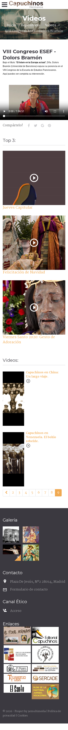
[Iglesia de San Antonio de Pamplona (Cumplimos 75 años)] (11, 534)
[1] (6, 492)
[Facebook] (28, 125)
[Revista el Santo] (17, 689)
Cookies (23, 716)
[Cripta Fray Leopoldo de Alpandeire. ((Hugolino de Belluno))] (31, 534)
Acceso (15, 611)
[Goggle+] (42, 125)
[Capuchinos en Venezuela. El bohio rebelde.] (23, 446)
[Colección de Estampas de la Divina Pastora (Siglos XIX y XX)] (31, 553)
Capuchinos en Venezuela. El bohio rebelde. (41, 437)
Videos (50, 25)
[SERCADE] (45, 679)
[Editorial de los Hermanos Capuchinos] (45, 636)
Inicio (11, 25)
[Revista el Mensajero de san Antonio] (17, 669)
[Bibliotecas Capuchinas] (45, 669)
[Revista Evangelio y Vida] (17, 679)
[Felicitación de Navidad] (34, 243)
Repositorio (30, 25)
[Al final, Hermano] (17, 636)
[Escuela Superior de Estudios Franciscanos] (17, 654)
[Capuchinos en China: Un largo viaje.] (23, 386)
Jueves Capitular (18, 207)
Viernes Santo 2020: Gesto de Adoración (29, 339)
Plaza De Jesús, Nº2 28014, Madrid (37, 582)
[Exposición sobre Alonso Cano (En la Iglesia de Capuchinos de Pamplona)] (12, 549)
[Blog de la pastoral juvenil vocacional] (45, 692)
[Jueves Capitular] (34, 178)
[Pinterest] (49, 125)
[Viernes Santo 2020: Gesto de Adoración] (34, 308)
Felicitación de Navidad (24, 272)
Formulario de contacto (29, 589)
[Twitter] (35, 125)
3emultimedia (37, 711)
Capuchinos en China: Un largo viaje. (42, 374)
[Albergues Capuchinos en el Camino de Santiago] (45, 654)
